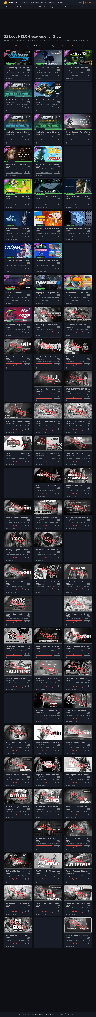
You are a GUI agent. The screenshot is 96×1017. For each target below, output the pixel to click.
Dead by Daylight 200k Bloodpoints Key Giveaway (25, 550)
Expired (44, 333)
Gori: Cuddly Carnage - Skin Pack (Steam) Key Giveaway (27, 935)
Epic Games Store (23, 7)
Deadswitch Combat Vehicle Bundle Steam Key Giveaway (27, 100)
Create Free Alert (79, 46)
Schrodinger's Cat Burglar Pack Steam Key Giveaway (56, 325)
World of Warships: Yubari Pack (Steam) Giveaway (55, 518)
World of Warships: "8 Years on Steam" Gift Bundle (25, 582)
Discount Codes (34, 2)
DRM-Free (85, 7)
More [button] (62, 2)
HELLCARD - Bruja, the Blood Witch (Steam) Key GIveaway (28, 807)
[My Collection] (74, 2)
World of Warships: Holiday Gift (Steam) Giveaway (25, 518)
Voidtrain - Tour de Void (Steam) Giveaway (22, 453)
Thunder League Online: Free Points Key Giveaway (55, 228)
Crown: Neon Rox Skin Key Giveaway (19, 260)
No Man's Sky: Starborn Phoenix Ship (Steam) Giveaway (27, 871)
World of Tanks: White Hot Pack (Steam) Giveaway (25, 775)
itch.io (34, 7)
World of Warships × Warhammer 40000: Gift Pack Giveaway (29, 357)
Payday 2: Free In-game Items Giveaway (51, 293)
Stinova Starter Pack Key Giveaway (19, 903)
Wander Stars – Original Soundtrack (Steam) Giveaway (27, 646)
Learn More (69, 1014)
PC (6, 7)
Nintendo (63, 7)
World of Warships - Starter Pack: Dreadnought (24, 678)
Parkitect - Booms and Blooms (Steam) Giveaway (55, 421)
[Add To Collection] (25, 75)
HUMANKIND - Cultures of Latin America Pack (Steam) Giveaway (60, 807)
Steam (12, 7)
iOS (78, 7)
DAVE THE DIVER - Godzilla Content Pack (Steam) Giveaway (58, 164)
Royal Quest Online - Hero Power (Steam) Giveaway (55, 775)
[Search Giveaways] (71, 2)
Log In (80, 2)
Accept (61, 1014)
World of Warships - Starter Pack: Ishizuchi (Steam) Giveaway (60, 742)
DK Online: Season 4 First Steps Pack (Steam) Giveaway (27, 164)
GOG (40, 7)
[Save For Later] (28, 75)
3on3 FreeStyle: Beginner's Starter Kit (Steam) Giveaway (28, 196)
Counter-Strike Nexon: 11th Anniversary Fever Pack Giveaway (59, 646)
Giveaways (24, 2)
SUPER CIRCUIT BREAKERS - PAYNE (18, 293)
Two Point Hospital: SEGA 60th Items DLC (51, 260)
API (58, 2)
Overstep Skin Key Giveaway (16, 325)
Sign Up (88, 2)
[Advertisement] (49, 20)
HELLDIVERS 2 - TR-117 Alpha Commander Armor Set (55, 839)
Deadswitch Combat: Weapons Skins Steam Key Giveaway (58, 132)
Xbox (45, 7)
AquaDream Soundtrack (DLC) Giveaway (51, 357)
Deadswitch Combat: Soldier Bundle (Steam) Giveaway (27, 132)
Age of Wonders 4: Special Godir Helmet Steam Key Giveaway (29, 228)
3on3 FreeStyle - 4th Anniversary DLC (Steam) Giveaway (58, 871)
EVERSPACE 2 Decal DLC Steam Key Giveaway (53, 196)
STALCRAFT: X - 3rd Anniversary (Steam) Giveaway (55, 485)
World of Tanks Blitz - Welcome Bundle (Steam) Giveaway (58, 100)
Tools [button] (43, 2)
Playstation (54, 7)
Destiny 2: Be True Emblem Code (78, 228)
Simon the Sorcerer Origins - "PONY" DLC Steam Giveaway (58, 582)
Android (71, 7)
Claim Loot (14, 75)
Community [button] (51, 2)
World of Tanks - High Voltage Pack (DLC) (52, 903)
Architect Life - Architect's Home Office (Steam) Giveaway (58, 678)
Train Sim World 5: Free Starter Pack (80, 903)
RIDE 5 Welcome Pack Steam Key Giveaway (52, 453)
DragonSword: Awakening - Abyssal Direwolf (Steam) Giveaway (60, 68)
